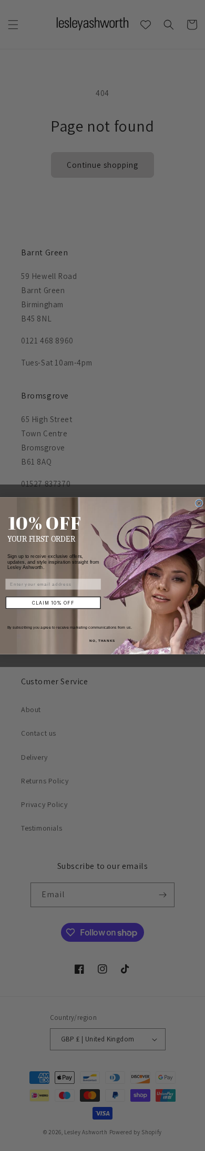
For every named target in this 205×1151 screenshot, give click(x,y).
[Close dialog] (199, 503)
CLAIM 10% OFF (53, 602)
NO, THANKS (102, 640)
